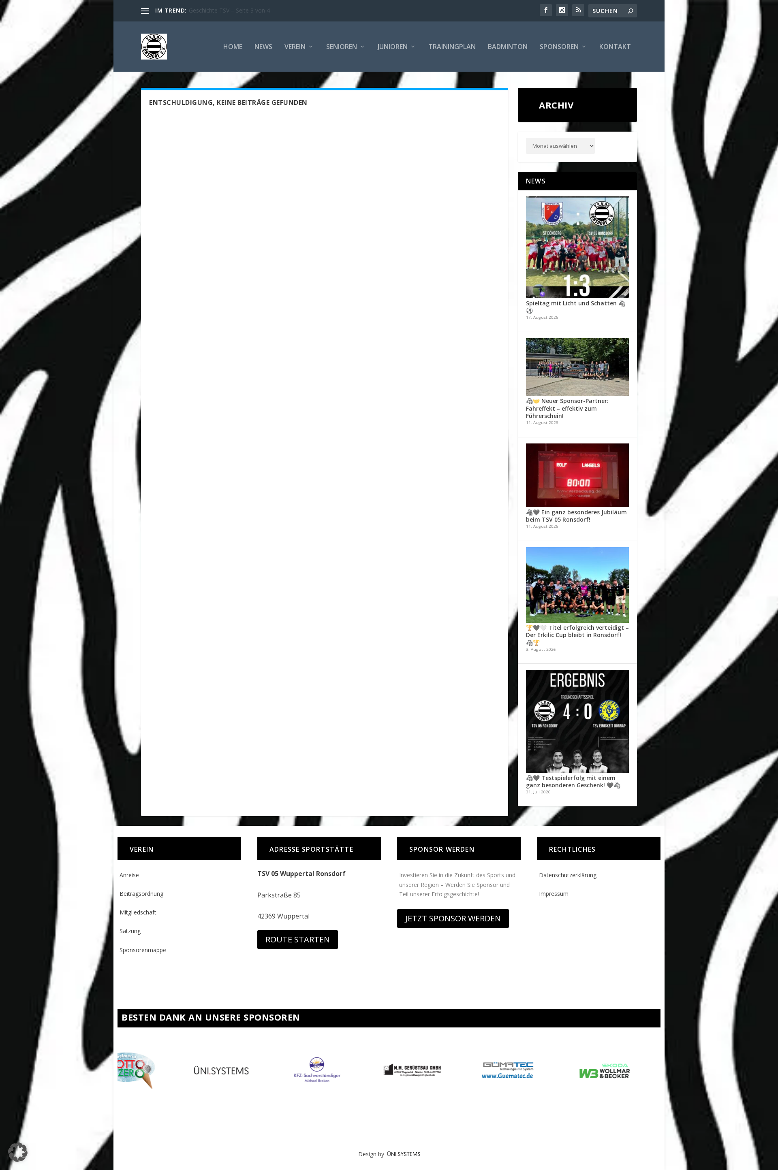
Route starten (297, 939)
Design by (372, 1154)
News (263, 47)
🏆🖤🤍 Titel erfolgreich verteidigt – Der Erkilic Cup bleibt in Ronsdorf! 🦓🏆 (577, 635)
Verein (295, 47)
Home (232, 47)
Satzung (130, 931)
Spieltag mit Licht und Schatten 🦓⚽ (575, 306)
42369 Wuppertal (283, 916)
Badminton (508, 47)
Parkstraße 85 (279, 895)
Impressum (554, 893)
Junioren (393, 47)
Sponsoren (559, 47)
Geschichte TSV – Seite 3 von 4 (229, 10)
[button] (18, 1152)
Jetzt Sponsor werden (453, 918)
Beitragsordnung (141, 893)
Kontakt (615, 47)
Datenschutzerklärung (567, 875)
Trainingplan (452, 47)
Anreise (129, 875)
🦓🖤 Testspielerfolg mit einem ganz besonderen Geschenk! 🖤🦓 (573, 781)
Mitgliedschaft (138, 912)
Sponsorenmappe (143, 950)
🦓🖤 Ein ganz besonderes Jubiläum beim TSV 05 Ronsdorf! (576, 515)
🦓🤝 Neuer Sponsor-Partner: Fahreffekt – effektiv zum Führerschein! (567, 408)
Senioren (341, 47)
